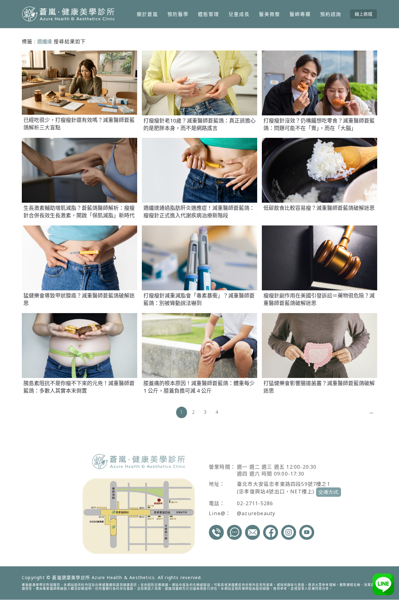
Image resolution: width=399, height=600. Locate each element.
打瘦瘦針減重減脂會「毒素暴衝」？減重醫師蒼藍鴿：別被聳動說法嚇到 (199, 299)
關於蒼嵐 (147, 14)
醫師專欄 (300, 14)
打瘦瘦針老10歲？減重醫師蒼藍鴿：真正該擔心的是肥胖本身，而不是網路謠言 (199, 124)
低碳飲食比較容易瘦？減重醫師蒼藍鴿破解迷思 (319, 207)
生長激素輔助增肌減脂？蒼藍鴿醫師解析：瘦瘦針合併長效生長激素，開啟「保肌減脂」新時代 (79, 211)
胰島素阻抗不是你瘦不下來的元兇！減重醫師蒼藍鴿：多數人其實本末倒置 (79, 387)
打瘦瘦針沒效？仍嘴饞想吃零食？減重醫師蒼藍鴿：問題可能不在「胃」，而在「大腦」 (319, 124)
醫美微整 (269, 14)
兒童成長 (239, 14)
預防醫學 (178, 14)
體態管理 (208, 14)
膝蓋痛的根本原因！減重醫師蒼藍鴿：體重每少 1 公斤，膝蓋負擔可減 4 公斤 (199, 387)
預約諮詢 (330, 14)
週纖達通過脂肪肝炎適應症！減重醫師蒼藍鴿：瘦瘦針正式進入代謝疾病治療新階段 (199, 211)
